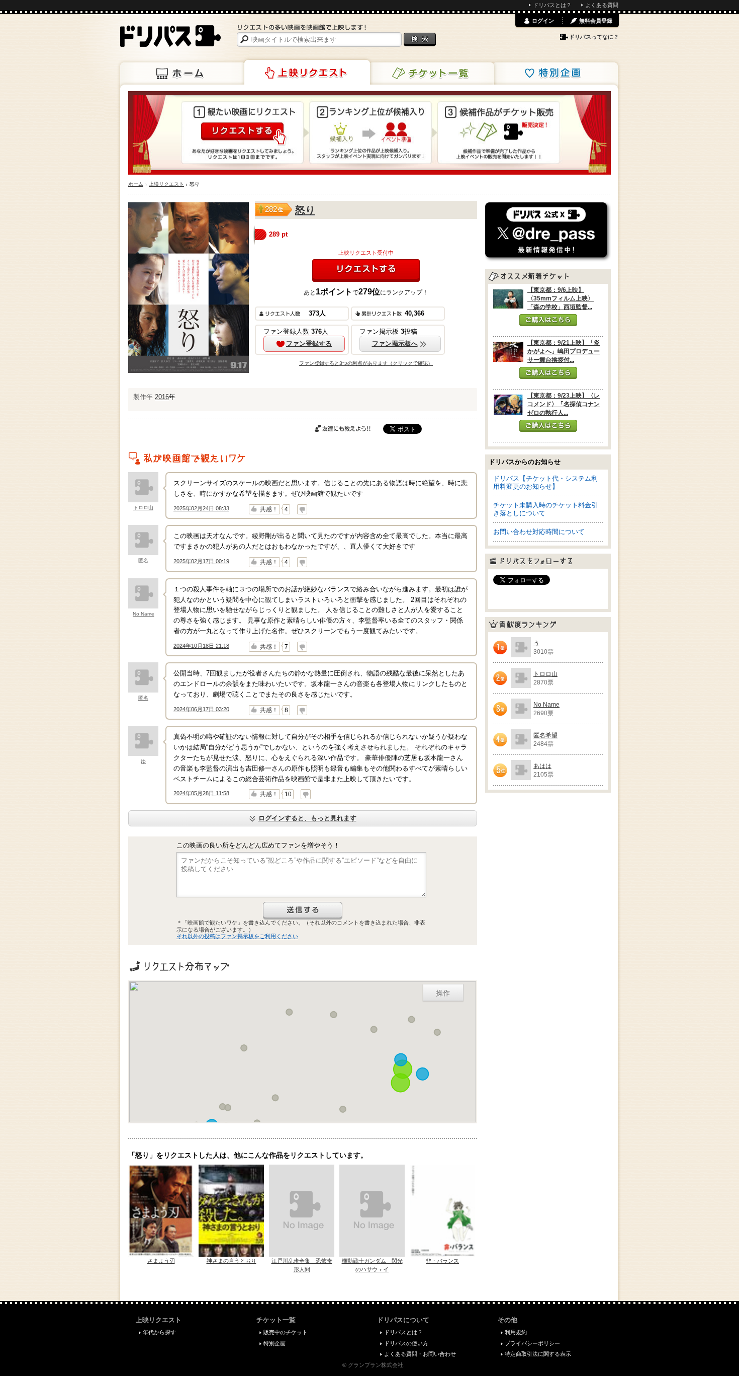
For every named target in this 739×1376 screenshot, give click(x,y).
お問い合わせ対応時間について (539, 532)
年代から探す (159, 1332)
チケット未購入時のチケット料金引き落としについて (545, 509)
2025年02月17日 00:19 (201, 561)
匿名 (143, 560)
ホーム (183, 73)
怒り (305, 209)
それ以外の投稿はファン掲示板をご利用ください (237, 936)
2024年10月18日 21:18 (201, 646)
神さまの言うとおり (231, 1261)
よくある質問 (601, 5)
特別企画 (555, 73)
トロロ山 (143, 507)
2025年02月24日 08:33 (201, 508)
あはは (542, 766)
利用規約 (516, 1332)
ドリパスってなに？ (594, 37)
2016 (162, 397)
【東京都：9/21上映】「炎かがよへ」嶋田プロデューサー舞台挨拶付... (563, 351)
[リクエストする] (366, 270)
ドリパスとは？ (552, 5)
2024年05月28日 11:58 (201, 793)
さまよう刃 (161, 1261)
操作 (443, 992)
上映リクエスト (307, 72)
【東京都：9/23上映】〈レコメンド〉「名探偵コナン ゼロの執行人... (563, 404)
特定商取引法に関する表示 (538, 1354)
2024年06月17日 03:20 (201, 709)
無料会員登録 (595, 21)
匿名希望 (545, 735)
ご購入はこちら (548, 320)
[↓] (302, 509)
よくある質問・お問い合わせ (420, 1354)
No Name (143, 614)
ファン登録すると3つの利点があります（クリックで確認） (366, 363)
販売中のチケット (285, 1332)
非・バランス (442, 1261)
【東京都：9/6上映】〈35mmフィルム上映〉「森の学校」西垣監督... (560, 298)
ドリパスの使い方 (406, 1343)
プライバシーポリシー (532, 1343)
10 (288, 794)
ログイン (543, 21)
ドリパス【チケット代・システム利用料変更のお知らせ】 (545, 482)
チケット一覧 (431, 73)
